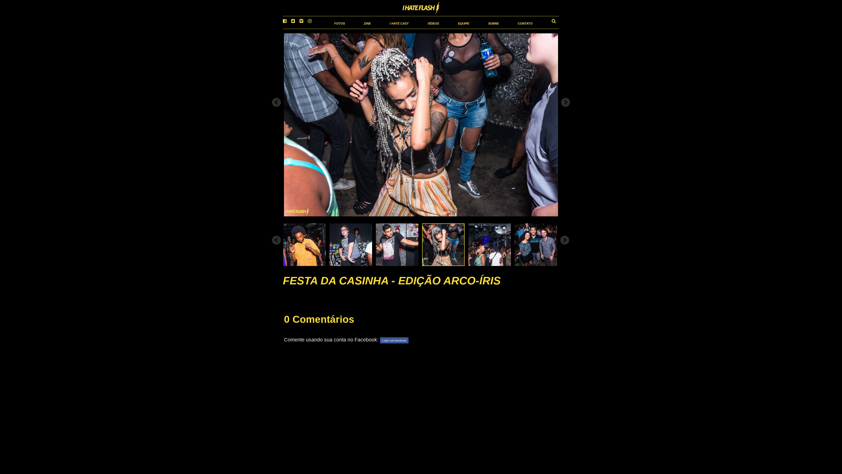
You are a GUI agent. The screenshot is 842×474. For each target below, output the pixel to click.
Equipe (451, 28)
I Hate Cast (375, 28)
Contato (521, 28)
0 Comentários (319, 324)
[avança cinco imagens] (276, 245)
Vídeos (416, 28)
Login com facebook (394, 346)
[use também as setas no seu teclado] (276, 108)
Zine (339, 28)
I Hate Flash (421, 8)
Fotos (309, 28)
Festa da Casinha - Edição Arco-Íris (392, 286)
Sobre (484, 28)
